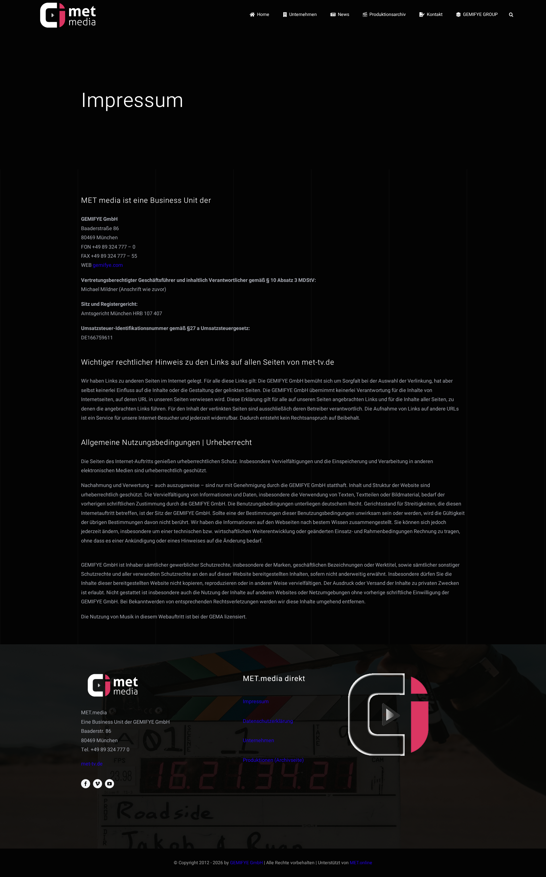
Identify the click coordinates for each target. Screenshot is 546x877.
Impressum (256, 701)
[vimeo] (97, 783)
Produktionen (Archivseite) (273, 760)
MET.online (361, 862)
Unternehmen (258, 740)
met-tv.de (92, 764)
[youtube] (109, 783)
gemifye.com (108, 265)
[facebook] (85, 783)
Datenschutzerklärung (268, 721)
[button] (511, 15)
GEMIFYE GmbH (246, 862)
